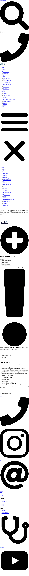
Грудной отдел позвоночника (7, 80)
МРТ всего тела (5, 75)
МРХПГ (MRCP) (5, 88)
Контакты (3, 106)
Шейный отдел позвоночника (7, 79)
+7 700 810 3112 (3, 514)
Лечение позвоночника (6, 72)
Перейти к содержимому (3, 0)
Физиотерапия (5, 93)
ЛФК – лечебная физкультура (7, 92)
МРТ (2, 74)
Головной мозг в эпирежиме (6, 78)
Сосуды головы (5, 77)
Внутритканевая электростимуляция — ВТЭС (9, 99)
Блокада (4, 200)
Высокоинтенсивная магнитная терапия (8, 98)
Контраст (4, 76)
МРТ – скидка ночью (5, 174)
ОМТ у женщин (5, 189)
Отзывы (4, 70)
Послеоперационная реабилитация (7, 191)
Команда (3, 102)
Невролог (4, 204)
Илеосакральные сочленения (6, 82)
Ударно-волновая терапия (6, 95)
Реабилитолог (5, 104)
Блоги (4, 68)
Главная (3, 67)
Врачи (4, 202)
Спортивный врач (5, 105)
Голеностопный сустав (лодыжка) (7, 185)
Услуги (2, 71)
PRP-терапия (4, 97)
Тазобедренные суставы (6, 87)
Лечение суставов (5, 73)
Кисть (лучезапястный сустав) (7, 84)
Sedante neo (4, 96)
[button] (14, 136)
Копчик (4, 81)
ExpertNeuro (1, 492)
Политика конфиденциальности (5, 574)
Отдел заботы (5, 103)
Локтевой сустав (5, 83)
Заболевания (4, 69)
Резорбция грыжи (5, 172)
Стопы (4, 86)
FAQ (3, 170)
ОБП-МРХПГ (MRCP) (6, 89)
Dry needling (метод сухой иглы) (7, 101)
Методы (3, 94)
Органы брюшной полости (6, 187)
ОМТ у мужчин (5, 90)
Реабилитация (3, 91)
